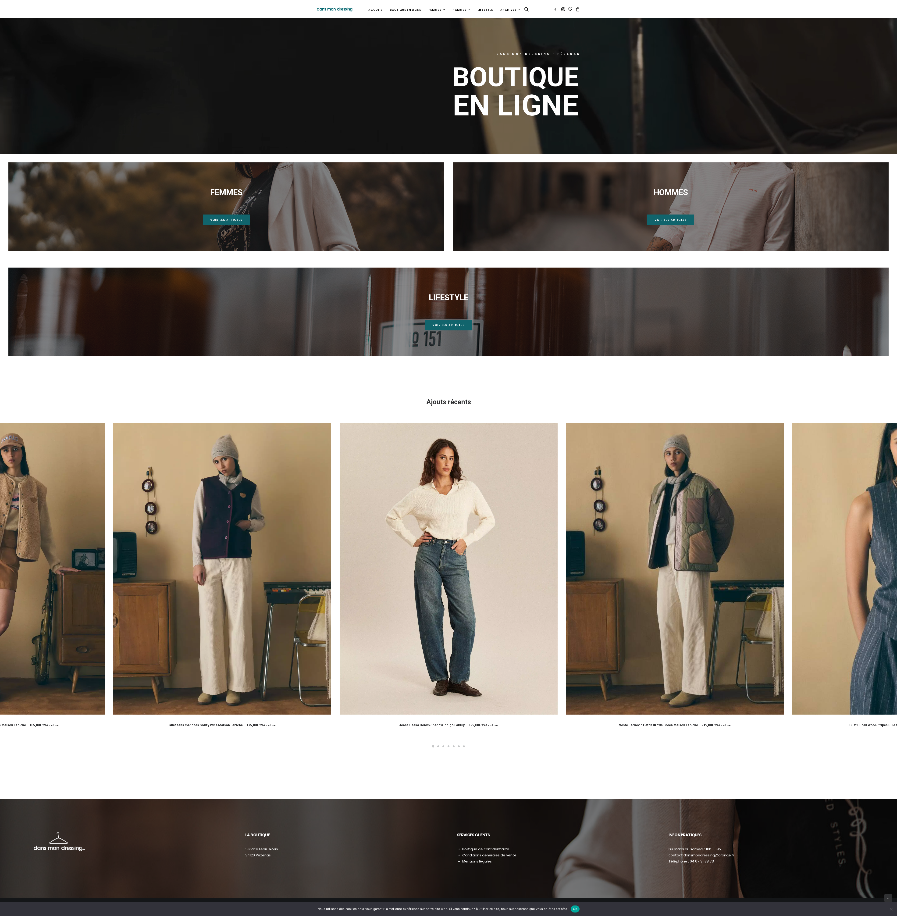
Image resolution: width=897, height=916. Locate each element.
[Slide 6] (458, 746)
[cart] (577, 9)
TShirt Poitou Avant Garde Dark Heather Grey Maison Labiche (222, 725)
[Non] (891, 909)
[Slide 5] (453, 746)
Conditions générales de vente (489, 855)
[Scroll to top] (888, 898)
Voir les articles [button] (226, 220)
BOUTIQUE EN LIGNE (405, 10)
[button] (556, 9)
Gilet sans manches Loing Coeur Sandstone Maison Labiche (448, 725)
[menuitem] (375, 10)
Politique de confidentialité (485, 849)
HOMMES (459, 10)
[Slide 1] (433, 746)
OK (575, 909)
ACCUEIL (375, 10)
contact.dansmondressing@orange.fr (701, 855)
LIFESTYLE (485, 10)
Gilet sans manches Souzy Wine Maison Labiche (674, 725)
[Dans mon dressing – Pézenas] (334, 9)
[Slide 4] (448, 746)
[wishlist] (570, 9)
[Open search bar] (526, 9)
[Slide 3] (443, 746)
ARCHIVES (508, 10)
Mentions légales (477, 861)
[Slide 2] (438, 746)
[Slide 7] (463, 746)
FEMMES (435, 10)
